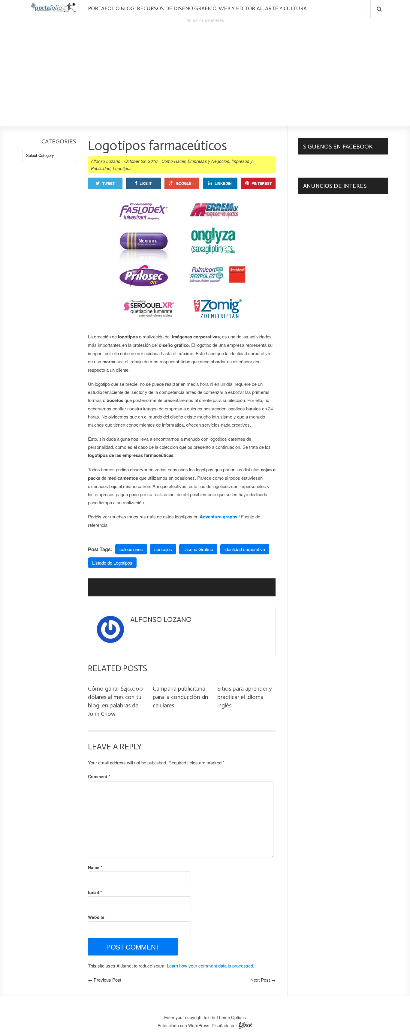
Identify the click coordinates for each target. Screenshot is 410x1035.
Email (95, 892)
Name (95, 867)
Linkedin (223, 183)
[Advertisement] (205, 66)
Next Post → (263, 979)
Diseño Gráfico (198, 549)
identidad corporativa (245, 549)
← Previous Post (104, 979)
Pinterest (262, 183)
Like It (146, 183)
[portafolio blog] (53, 10)
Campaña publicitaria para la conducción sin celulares (180, 697)
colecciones (131, 549)
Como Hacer (173, 161)
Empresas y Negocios (208, 161)
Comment (99, 776)
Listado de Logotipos (112, 563)
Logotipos (122, 168)
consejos (163, 549)
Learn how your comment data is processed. (210, 965)
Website (96, 917)
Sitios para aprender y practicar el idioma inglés (244, 697)
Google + (185, 183)
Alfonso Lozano (105, 161)
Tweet (108, 183)
